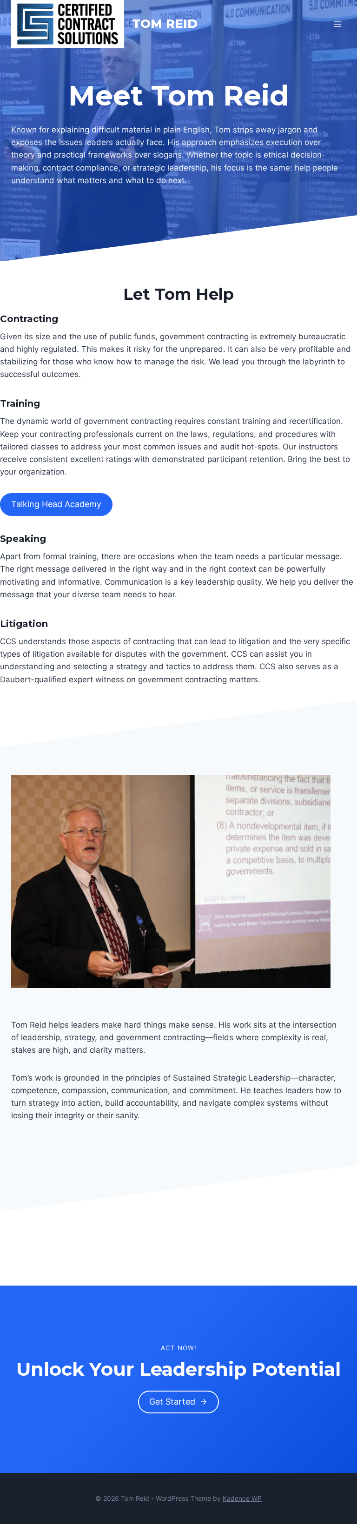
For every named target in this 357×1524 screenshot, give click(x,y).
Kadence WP (242, 1498)
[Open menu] (337, 24)
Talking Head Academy (56, 504)
